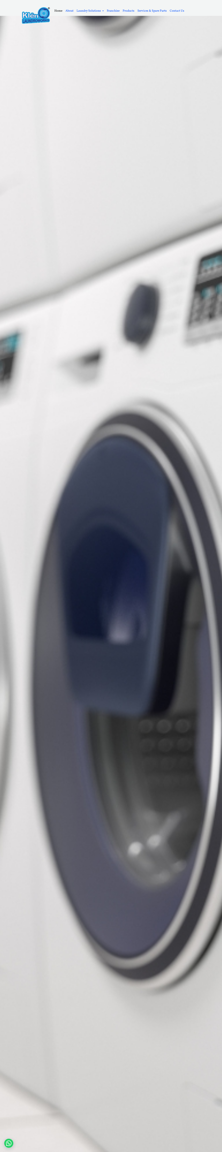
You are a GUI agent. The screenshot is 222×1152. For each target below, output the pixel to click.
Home (58, 11)
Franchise (113, 11)
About (69, 11)
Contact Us (177, 11)
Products (128, 11)
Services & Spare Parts (152, 11)
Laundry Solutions (89, 11)
